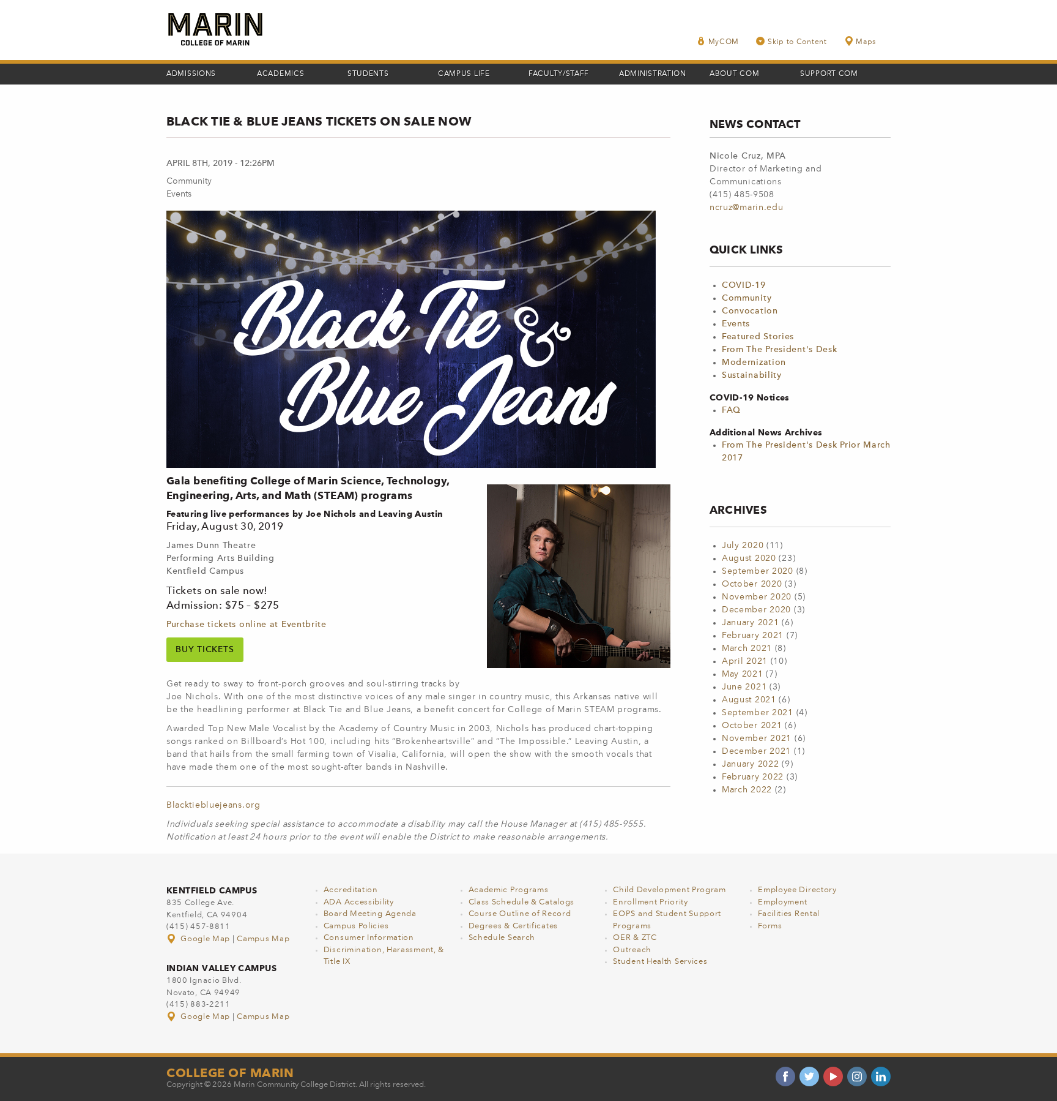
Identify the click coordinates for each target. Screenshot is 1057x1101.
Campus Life (464, 74)
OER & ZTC (634, 938)
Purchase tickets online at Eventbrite (246, 624)
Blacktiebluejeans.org (213, 805)
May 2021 (742, 674)
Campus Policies (356, 926)
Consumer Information (369, 938)
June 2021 (744, 687)
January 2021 (750, 622)
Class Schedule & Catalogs (522, 902)
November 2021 (757, 738)
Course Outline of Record (520, 914)
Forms (770, 926)
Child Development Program (669, 890)
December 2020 (756, 610)
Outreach (632, 950)
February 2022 (753, 777)
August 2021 (749, 700)
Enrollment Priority (650, 902)
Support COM (829, 74)
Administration (652, 74)
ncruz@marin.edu (747, 207)
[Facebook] (785, 1076)
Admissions (191, 74)
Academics (280, 74)
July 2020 (742, 545)
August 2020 (749, 558)
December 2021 (756, 751)
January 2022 (750, 764)
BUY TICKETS (205, 649)
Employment (782, 902)
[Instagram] (857, 1076)
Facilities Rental (789, 914)
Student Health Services (660, 962)
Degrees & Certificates (513, 926)
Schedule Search (502, 938)
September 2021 (757, 712)
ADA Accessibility (359, 902)
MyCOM (724, 42)
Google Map (205, 939)
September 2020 (757, 571)
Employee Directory (797, 890)
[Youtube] (833, 1076)
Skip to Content (797, 42)
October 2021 (752, 725)
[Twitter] (809, 1076)
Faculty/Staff (558, 74)
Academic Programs (509, 890)
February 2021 (753, 635)
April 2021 (745, 661)
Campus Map (263, 939)
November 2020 (757, 597)
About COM (734, 74)
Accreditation (351, 890)
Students (368, 74)
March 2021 (747, 648)
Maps (866, 42)
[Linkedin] (881, 1076)
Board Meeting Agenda (370, 914)
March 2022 (747, 790)
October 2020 (752, 584)
